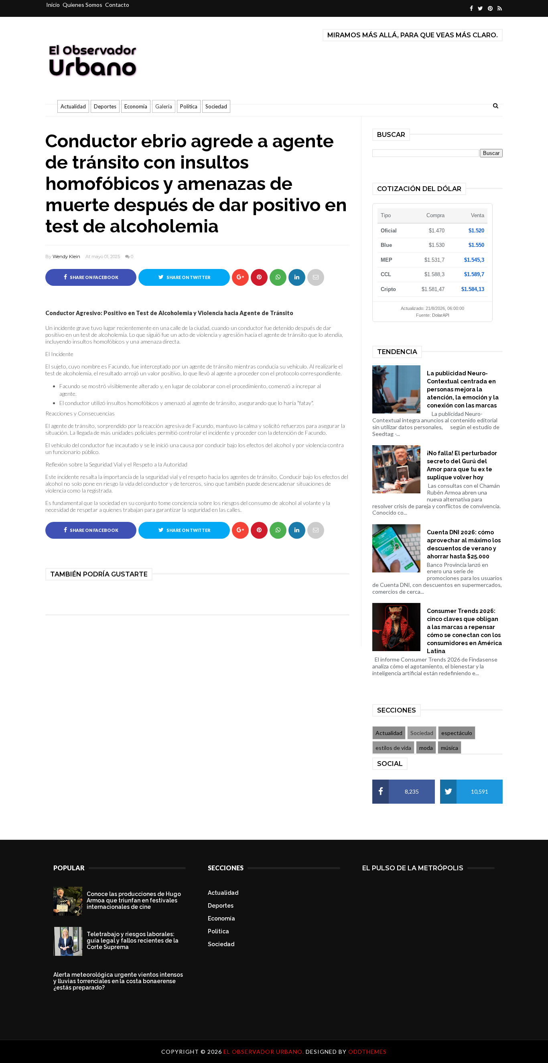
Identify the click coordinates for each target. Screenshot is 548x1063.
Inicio (53, 4)
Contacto (117, 4)
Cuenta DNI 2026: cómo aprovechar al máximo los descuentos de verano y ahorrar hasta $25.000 (464, 544)
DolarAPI (440, 315)
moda (426, 747)
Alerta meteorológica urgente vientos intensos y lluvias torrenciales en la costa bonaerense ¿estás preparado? (118, 981)
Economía (135, 106)
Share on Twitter (188, 277)
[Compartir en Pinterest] (315, 277)
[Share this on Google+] (240, 277)
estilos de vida (393, 747)
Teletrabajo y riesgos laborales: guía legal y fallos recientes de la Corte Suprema (133, 940)
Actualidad (73, 106)
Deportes (105, 106)
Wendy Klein (66, 256)
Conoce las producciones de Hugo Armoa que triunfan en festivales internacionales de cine (134, 900)
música (449, 747)
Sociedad (216, 106)
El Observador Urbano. (264, 1051)
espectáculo (456, 732)
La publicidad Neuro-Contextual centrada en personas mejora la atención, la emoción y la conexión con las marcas (463, 389)
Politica (188, 106)
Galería (163, 106)
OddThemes (367, 1051)
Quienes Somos (82, 4)
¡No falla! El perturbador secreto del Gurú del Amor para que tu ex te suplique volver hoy (462, 465)
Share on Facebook (93, 277)
